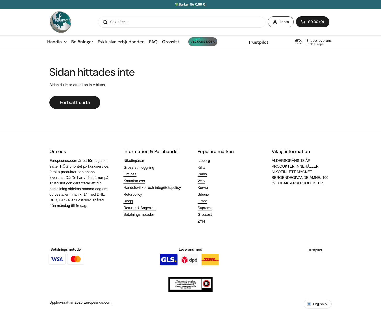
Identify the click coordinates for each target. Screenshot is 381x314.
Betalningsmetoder (138, 214)
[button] (312, 21)
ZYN (201, 221)
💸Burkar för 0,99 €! (190, 4)
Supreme (205, 208)
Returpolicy (132, 194)
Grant (202, 201)
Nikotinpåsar (133, 161)
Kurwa (203, 187)
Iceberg (204, 161)
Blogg (128, 201)
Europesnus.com (97, 302)
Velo (201, 181)
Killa (201, 167)
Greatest (205, 214)
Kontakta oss (134, 181)
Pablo (202, 174)
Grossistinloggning (138, 167)
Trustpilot (258, 42)
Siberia (203, 194)
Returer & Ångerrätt (139, 208)
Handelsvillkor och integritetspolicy (152, 187)
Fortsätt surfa (75, 102)
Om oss (129, 174)
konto (284, 21)
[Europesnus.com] (60, 22)
